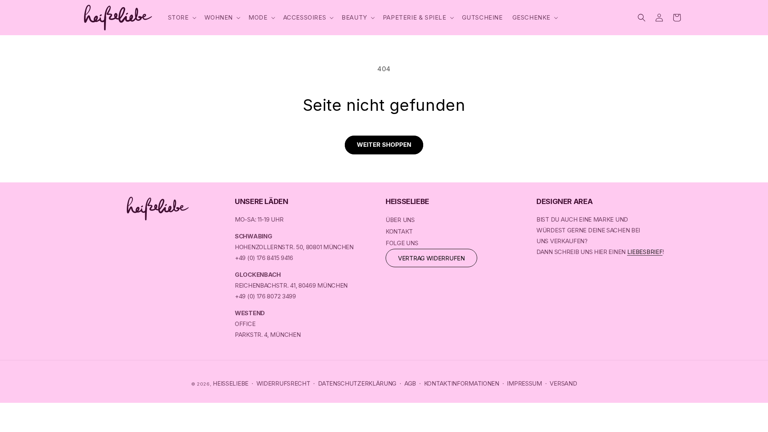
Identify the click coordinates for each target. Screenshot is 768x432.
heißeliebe (230, 383)
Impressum (524, 383)
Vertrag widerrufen (431, 258)
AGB (410, 383)
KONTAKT (399, 231)
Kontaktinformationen (461, 383)
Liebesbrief (645, 252)
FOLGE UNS (402, 243)
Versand (563, 383)
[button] (181, 17)
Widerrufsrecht (283, 383)
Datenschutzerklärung (357, 383)
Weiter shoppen (384, 144)
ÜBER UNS (400, 220)
